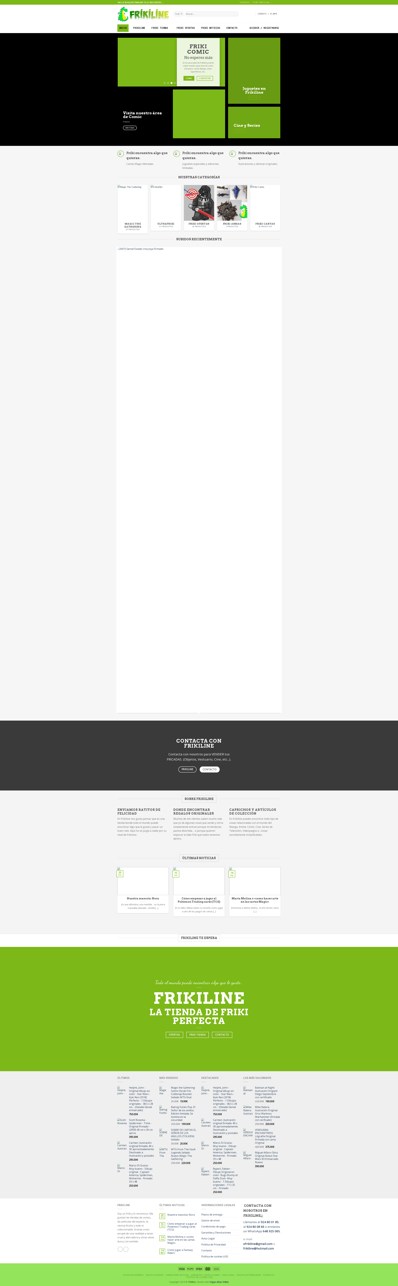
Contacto (244, 2)
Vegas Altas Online (219, 1281)
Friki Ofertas (186, 28)
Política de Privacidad (213, 1244)
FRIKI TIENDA (159, 28)
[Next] (219, 62)
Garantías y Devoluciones (216, 1232)
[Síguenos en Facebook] (276, 2)
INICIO (123, 28)
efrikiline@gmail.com (258, 1244)
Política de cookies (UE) (214, 1256)
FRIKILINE (139, 28)
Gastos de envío (210, 1220)
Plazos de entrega (211, 1214)
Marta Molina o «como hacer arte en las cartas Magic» (181, 1239)
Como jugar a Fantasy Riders (180, 1251)
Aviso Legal (208, 1238)
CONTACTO (231, 28)
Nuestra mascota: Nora (181, 1214)
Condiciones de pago (213, 1226)
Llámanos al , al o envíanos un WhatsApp (261, 1226)
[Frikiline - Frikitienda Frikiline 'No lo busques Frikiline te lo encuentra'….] (143, 14)
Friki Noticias (261, 2)
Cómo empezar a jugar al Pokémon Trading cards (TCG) (182, 1226)
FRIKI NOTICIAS (210, 28)
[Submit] (235, 14)
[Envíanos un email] (279, 2)
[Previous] (124, 62)
